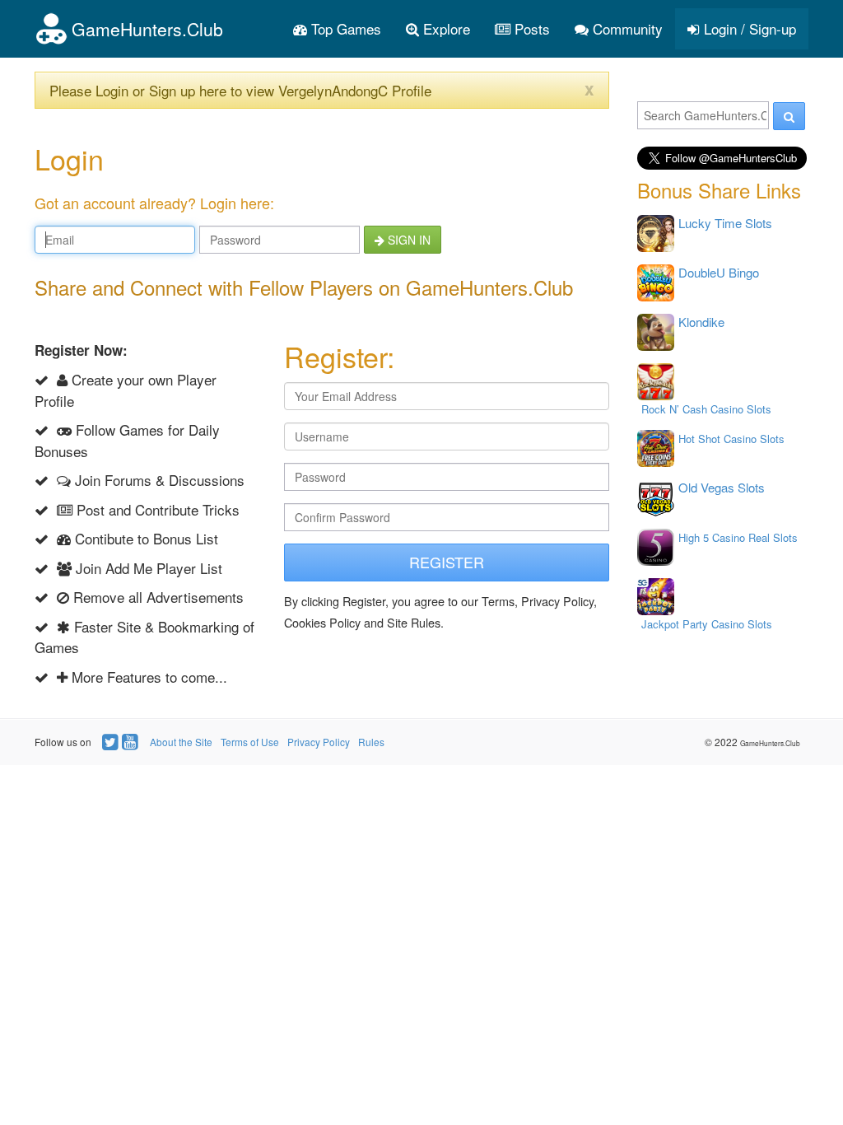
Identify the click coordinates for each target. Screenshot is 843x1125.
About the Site (181, 742)
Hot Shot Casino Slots (731, 438)
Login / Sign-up (748, 28)
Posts (530, 28)
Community (626, 28)
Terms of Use (250, 742)
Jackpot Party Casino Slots (706, 624)
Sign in (407, 239)
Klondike (701, 321)
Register (446, 561)
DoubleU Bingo (718, 272)
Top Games (344, 28)
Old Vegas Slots (721, 487)
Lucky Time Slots (725, 222)
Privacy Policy (318, 742)
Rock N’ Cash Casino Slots (706, 409)
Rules (371, 742)
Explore (444, 28)
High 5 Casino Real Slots (738, 537)
